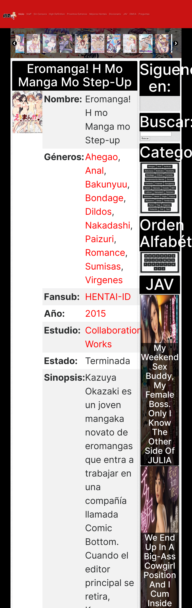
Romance (105, 252)
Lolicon (149, 192)
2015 (95, 313)
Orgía (164, 196)
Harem (147, 188)
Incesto (166, 188)
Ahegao (101, 156)
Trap (158, 205)
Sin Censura (40, 14)
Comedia (169, 175)
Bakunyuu (106, 184)
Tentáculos (168, 200)
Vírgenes (166, 205)
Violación (153, 209)
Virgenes (104, 279)
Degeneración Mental (155, 179)
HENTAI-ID (108, 296)
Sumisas (103, 266)
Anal (94, 170)
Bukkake (160, 171)
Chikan (160, 175)
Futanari (158, 183)
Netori (156, 196)
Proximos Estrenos (77, 14)
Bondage (104, 197)
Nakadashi (107, 225)
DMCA (133, 14)
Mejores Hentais (98, 14)
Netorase (148, 196)
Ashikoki (167, 166)
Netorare (170, 192)
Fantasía (149, 183)
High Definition (57, 14)
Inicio (21, 14)
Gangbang (169, 183)
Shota (158, 200)
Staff (28, 14)
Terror (151, 205)
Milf (173, 188)
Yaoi (168, 209)
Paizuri (99, 238)
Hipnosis (156, 188)
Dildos (98, 211)
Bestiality (170, 171)
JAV (125, 14)
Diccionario (115, 14)
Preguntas (144, 14)
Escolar (170, 179)
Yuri (161, 209)
